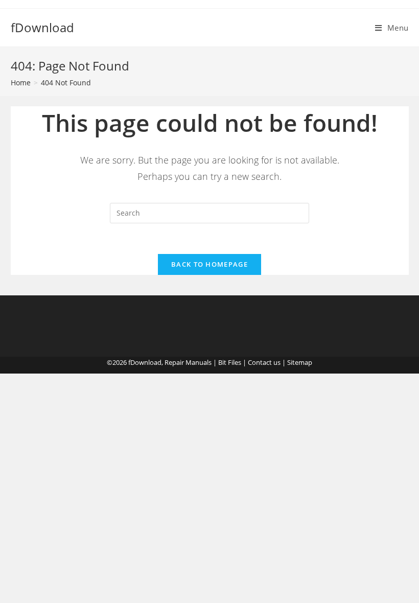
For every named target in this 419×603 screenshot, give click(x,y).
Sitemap (299, 362)
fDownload (42, 27)
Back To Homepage (209, 264)
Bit (222, 362)
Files (234, 362)
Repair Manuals (188, 362)
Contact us (264, 362)
